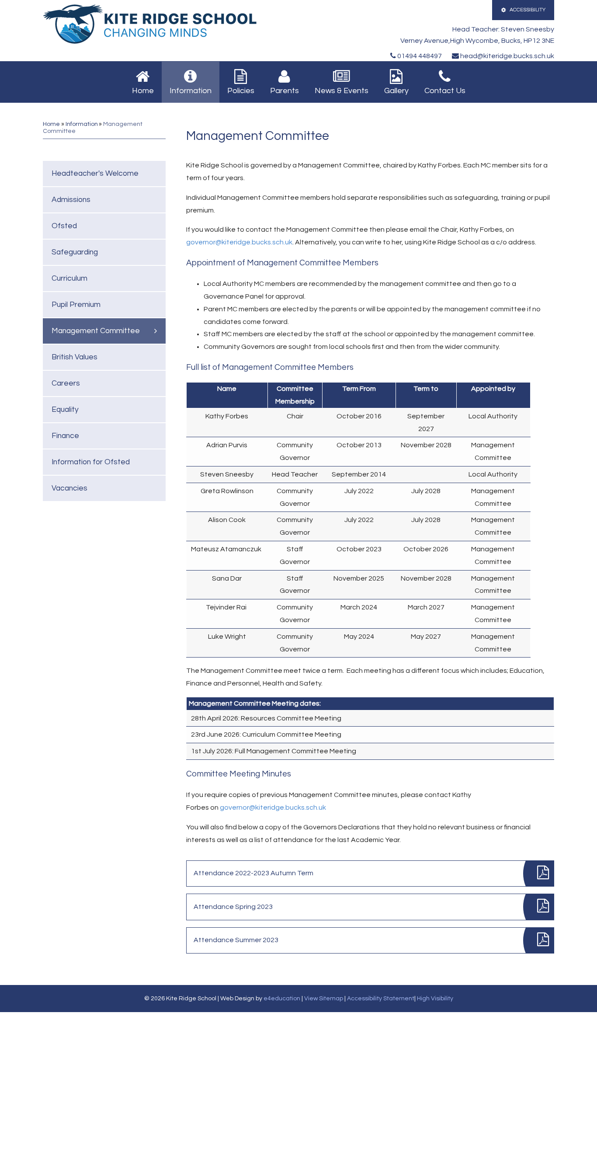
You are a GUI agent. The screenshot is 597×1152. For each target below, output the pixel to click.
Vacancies (69, 488)
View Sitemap (323, 998)
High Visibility (435, 998)
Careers (66, 383)
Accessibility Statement (380, 998)
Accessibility (527, 10)
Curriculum (69, 278)
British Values (74, 357)
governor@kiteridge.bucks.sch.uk (239, 242)
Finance (65, 436)
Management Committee (96, 331)
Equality (65, 410)
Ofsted (64, 226)
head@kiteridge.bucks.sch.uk (506, 55)
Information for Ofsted (91, 462)
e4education (282, 998)
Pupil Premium (76, 305)
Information (82, 124)
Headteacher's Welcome (95, 173)
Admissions (71, 200)
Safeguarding (75, 252)
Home (51, 124)
